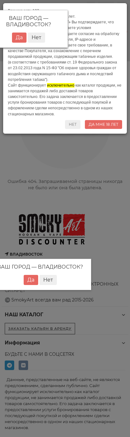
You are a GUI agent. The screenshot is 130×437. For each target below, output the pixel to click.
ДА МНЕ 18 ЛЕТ (103, 124)
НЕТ (73, 124)
